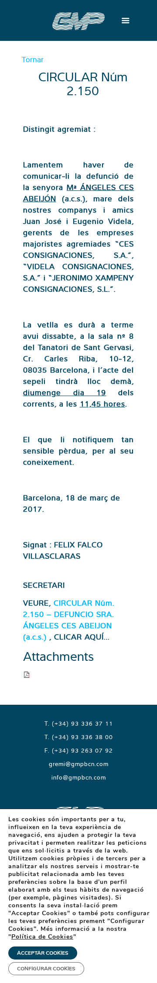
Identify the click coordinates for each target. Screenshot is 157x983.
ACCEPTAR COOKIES (42, 953)
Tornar (33, 59)
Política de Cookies (42, 937)
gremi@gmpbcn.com (79, 764)
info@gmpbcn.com (78, 777)
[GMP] (78, 20)
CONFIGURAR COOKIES (46, 968)
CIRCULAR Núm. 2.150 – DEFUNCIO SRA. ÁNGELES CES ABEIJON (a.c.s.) (68, 619)
